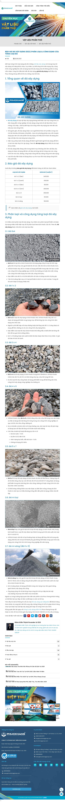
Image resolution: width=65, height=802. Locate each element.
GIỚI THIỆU (18, 6)
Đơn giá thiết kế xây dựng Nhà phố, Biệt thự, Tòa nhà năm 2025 (26, 681)
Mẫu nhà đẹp (10, 650)
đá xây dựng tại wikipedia (40, 602)
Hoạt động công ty (11, 654)
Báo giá (8, 645)
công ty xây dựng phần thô (33, 609)
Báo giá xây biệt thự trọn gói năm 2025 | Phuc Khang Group (25, 686)
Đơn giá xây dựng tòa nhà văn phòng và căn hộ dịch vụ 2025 (25, 666)
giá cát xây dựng (26, 208)
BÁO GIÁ (33, 10)
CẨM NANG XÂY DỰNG (21, 10)
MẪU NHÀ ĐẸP (29, 6)
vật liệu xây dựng (39, 64)
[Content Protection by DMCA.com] (44, 797)
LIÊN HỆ (41, 10)
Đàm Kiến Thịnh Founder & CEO (28, 622)
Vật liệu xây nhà (11, 641)
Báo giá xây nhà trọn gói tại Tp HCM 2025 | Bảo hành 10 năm (25, 671)
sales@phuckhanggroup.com (12, 773)
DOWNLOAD (16, 789)
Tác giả (8, 659)
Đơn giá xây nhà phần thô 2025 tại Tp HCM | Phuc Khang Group (26, 676)
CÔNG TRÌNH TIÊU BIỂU (43, 6)
